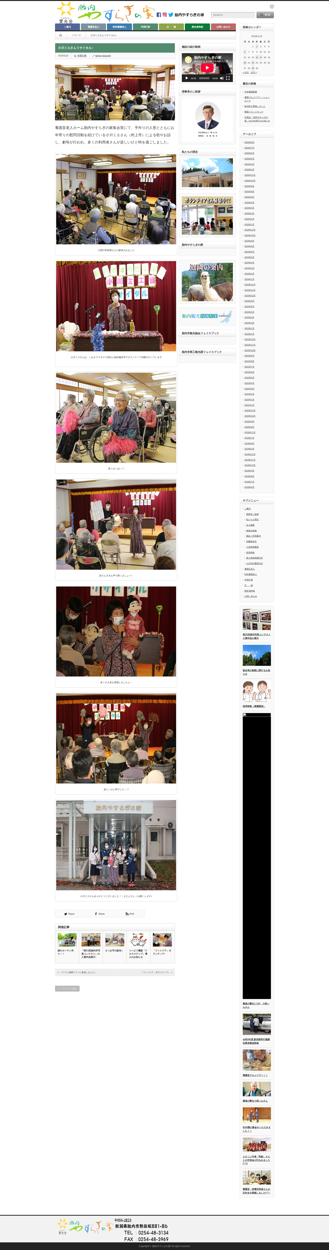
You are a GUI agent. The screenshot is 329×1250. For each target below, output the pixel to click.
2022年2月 (249, 394)
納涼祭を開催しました (254, 106)
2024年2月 (249, 274)
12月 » (254, 72)
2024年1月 (249, 279)
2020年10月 (250, 416)
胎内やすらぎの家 (161, 1246)
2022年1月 (249, 399)
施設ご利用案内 (253, 536)
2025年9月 (249, 186)
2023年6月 (249, 306)
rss (272, 6)
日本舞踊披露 (250, 92)
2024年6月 (249, 252)
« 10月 (246, 72)
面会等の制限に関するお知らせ (256, 672)
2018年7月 (249, 482)
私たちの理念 (252, 519)
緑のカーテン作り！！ (66, 952)
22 (253, 63)
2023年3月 (249, 323)
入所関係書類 (252, 547)
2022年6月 (249, 372)
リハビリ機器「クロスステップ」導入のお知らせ (138, 953)
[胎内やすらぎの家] (105, 22)
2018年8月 (249, 476)
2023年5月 (249, 312)
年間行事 (145, 27)
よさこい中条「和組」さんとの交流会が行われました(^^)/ (256, 1160)
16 (257, 57)
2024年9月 (249, 241)
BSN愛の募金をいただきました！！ (257, 1129)
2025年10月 (250, 180)
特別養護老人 (119, 27)
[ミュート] (222, 78)
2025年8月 (249, 191)
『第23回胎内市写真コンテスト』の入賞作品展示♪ (90, 953)
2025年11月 (250, 175)
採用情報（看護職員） (254, 706)
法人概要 (250, 525)
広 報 (171, 27)
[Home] (60, 35)
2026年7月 (249, 148)
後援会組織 (251, 530)
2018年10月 (250, 465)
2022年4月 (249, 383)
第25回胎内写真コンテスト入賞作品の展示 (257, 636)
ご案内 (67, 27)
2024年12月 (250, 230)
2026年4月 (249, 164)
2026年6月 (249, 153)
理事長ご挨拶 (252, 514)
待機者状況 (251, 541)
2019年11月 (250, 432)
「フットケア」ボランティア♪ (162, 952)
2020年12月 (250, 410)
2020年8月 (249, 427)
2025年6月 (249, 197)
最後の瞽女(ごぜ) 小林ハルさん (256, 1005)
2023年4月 (249, 317)
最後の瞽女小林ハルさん (255, 1101)
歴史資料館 (197, 27)
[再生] (187, 78)
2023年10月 (250, 295)
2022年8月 (249, 361)
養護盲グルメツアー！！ (255, 1075)
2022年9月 (249, 356)
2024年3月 (249, 268)
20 (245, 63)
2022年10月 (250, 350)
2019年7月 (249, 438)
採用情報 (250, 552)
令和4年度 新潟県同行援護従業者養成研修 (256, 1041)
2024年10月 (250, 235)
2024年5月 (249, 257)
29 (253, 68)
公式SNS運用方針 (254, 563)
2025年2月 (249, 219)
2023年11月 (250, 290)
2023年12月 (250, 284)
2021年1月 (249, 405)
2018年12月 (250, 454)
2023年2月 (249, 328)
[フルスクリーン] (228, 78)
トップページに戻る (67, 988)
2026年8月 (249, 142)
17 (261, 57)
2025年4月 (249, 208)
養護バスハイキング (253, 112)
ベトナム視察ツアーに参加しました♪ (78, 972)
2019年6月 (249, 443)
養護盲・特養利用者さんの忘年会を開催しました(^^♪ (256, 1191)
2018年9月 (249, 471)
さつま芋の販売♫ (114, 950)
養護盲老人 (93, 27)
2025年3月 (249, 213)
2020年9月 (249, 421)
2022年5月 (249, 377)
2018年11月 (250, 460)
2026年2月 (249, 169)
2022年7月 (249, 367)
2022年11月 (250, 345)
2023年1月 (249, 334)
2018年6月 (249, 487)
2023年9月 (249, 301)
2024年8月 (249, 246)
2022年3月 (249, 389)
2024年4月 (249, 262)
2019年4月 (249, 449)
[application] (207, 67)
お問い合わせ (223, 27)
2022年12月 (250, 339)
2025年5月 (249, 202)
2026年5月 (249, 159)
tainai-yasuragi (103, 55)
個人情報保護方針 (254, 558)
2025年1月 (249, 224)
